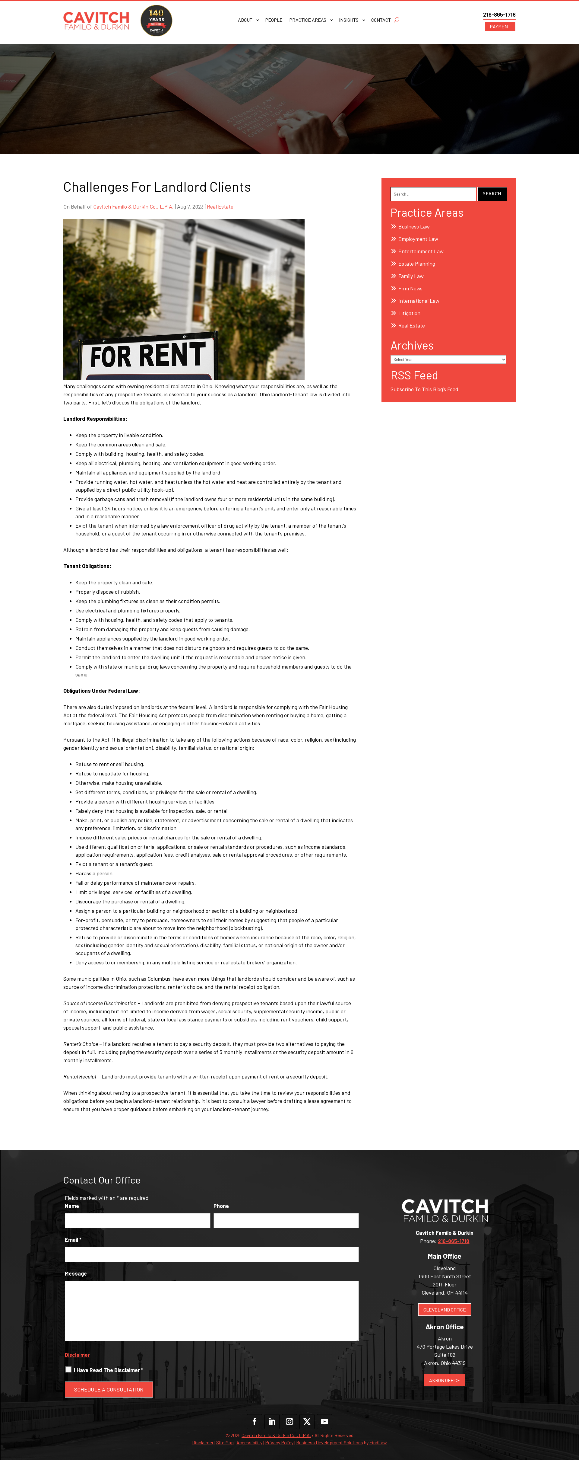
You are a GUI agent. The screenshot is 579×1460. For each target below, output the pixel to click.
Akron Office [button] (444, 1380)
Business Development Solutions (329, 1442)
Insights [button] (349, 20)
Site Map (225, 1442)
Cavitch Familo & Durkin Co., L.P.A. (133, 206)
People (274, 20)
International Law (418, 300)
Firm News (410, 288)
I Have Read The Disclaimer (108, 1370)
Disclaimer (77, 1354)
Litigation (409, 313)
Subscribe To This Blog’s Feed (424, 389)
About (245, 20)
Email (73, 1239)
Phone (221, 1206)
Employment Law (418, 238)
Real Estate (220, 206)
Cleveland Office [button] (444, 1309)
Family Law (411, 276)
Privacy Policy (279, 1442)
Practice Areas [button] (307, 20)
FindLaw (378, 1442)
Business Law (414, 226)
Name (72, 1206)
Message (76, 1273)
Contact (381, 20)
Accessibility (249, 1442)
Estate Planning (416, 263)
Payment (500, 26)
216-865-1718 (499, 14)
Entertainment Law (421, 251)
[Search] (396, 19)
